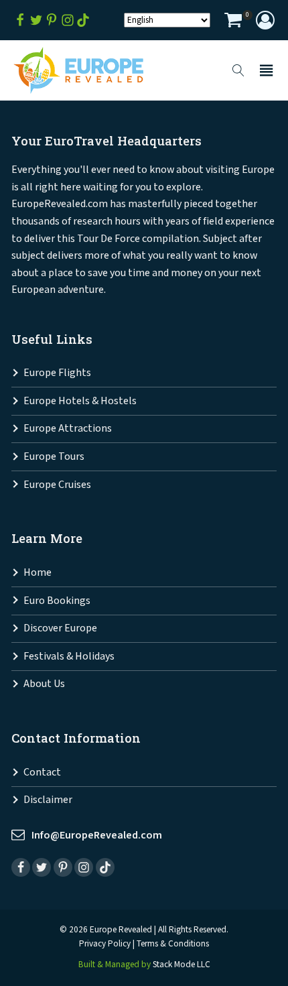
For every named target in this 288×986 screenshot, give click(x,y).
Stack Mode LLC (181, 965)
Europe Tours (53, 457)
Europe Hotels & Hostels (80, 401)
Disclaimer (47, 800)
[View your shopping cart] (233, 22)
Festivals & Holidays (69, 657)
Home (37, 573)
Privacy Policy (105, 944)
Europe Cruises (57, 485)
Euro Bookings (56, 601)
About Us (44, 684)
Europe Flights (57, 373)
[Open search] (238, 70)
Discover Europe (60, 628)
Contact (42, 772)
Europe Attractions (67, 429)
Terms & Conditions (173, 944)
